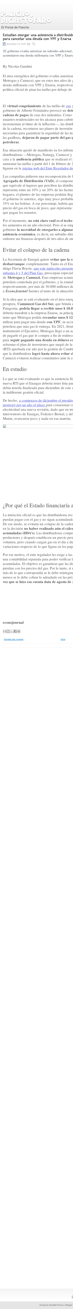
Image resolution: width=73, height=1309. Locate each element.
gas (68, 105)
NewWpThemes (56, 1305)
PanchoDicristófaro (26, 18)
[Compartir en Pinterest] (19, 631)
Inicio (63, 639)
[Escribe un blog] (8, 631)
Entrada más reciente (13, 639)
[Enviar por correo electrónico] (4, 631)
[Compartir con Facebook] (15, 631)
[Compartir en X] (11, 631)
